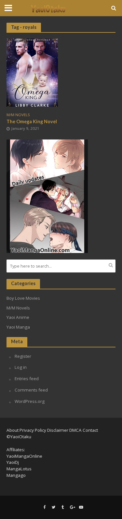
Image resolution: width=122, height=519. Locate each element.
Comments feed (31, 390)
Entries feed (27, 378)
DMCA (75, 430)
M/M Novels (18, 115)
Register (23, 356)
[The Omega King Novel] (32, 72)
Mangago (16, 475)
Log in (21, 367)
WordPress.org (30, 401)
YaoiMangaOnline (24, 456)
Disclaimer (57, 430)
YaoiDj (13, 462)
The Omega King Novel (32, 121)
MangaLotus (19, 469)
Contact (90, 430)
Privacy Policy (33, 430)
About (13, 430)
